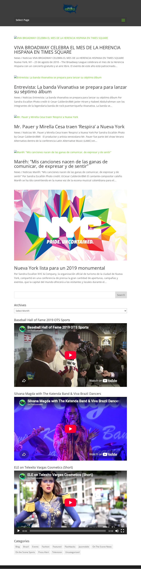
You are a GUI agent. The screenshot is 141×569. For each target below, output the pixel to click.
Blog (17, 546)
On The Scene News (102, 546)
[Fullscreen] (122, 531)
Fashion (45, 546)
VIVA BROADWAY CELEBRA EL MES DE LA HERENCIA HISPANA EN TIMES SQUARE (67, 49)
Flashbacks (70, 546)
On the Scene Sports (25, 552)
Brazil (26, 546)
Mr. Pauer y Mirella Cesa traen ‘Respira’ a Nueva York (69, 126)
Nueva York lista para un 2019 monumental (59, 268)
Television (57, 552)
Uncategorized (72, 552)
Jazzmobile (84, 546)
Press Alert (43, 552)
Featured (57, 546)
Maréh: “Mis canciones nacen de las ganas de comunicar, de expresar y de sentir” (61, 163)
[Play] (18, 531)
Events (35, 546)
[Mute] (117, 531)
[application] (70, 502)
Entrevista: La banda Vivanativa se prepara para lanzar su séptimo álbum (70, 89)
